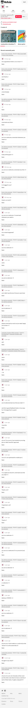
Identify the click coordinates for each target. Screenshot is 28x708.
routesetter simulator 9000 (9, 44)
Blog (20, 693)
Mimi (19, 114)
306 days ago (7, 167)
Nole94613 (4, 351)
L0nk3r (19, 129)
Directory (4, 701)
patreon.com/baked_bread (9, 22)
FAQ (11, 693)
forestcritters (21, 192)
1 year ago (7, 212)
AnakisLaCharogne (22, 497)
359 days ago (7, 182)
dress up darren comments (7, 635)
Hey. (20, 635)
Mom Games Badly (22, 53)
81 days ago (7, 104)
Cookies (3, 704)
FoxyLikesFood (5, 334)
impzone (19, 559)
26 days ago (7, 59)
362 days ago (7, 197)
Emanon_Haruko (21, 395)
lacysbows (20, 162)
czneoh (19, 527)
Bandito (19, 364)
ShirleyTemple (21, 177)
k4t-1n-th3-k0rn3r (22, 254)
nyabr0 (19, 512)
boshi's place (20, 69)
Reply (3, 64)
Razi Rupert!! (20, 285)
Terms (11, 701)
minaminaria (20, 270)
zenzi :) (18, 449)
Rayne (19, 620)
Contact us (5, 696)
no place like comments (7, 432)
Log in (24, 2)
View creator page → (6, 18)
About (3, 693)
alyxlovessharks (21, 542)
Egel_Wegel (20, 207)
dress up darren (22, 44)
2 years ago (7, 640)
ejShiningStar (20, 224)
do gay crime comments (7, 53)
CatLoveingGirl (21, 590)
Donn (19, 84)
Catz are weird (21, 315)
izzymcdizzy (20, 239)
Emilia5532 (20, 605)
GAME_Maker (21, 300)
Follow (19, 16)
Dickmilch (20, 99)
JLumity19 (20, 482)
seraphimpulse (21, 464)
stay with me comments (7, 99)
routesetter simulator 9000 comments (10, 332)
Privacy (20, 701)
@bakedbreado (7, 24)
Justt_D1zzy (20, 575)
